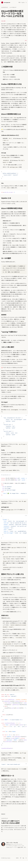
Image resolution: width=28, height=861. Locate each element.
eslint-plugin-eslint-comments (10, 621)
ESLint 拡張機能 (11, 155)
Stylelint (12, 43)
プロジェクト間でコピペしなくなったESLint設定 (10, 822)
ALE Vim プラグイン (9, 185)
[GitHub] (20, 858)
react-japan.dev (7, 2)
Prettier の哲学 (5, 87)
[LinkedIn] (23, 858)
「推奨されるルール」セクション (9, 327)
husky (2, 398)
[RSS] (26, 858)
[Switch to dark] (26, 2)
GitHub (17, 796)
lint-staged (10, 398)
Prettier (3, 43)
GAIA (19, 847)
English (23, 2)
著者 (19, 2)
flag (17, 117)
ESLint (7, 43)
